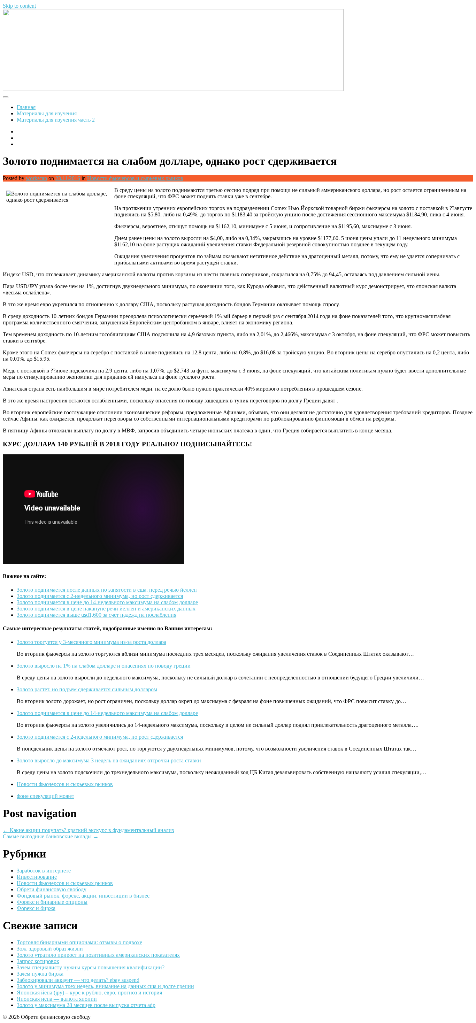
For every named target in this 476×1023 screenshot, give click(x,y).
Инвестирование (37, 877)
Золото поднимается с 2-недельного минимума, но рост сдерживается (100, 596)
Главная (26, 107)
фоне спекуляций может (45, 796)
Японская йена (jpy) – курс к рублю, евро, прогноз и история (89, 992)
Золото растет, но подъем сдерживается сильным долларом (87, 689)
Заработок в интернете (44, 871)
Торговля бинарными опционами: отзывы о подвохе (79, 942)
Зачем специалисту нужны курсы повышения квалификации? (90, 967)
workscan (36, 178)
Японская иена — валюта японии (57, 999)
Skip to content (19, 6)
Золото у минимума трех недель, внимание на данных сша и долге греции (105, 986)
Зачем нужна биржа (40, 974)
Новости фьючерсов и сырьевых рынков (135, 178)
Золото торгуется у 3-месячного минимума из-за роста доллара (91, 642)
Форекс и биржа (36, 908)
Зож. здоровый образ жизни (50, 949)
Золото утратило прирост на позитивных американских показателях (98, 955)
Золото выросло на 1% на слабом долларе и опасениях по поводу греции (104, 666)
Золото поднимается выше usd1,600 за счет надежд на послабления (96, 615)
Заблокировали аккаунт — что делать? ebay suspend (78, 980)
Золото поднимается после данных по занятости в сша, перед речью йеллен (107, 590)
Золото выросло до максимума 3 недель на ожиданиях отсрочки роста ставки (109, 760)
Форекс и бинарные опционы (52, 902)
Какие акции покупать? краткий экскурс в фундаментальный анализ (88, 830)
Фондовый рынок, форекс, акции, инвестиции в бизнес (83, 896)
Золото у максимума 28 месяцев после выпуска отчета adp (86, 1005)
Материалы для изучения (47, 113)
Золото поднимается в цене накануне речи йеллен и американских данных (106, 609)
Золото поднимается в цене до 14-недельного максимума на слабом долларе (107, 602)
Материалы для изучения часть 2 (56, 120)
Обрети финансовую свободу (51, 889)
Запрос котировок (38, 961)
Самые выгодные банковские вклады (51, 836)
